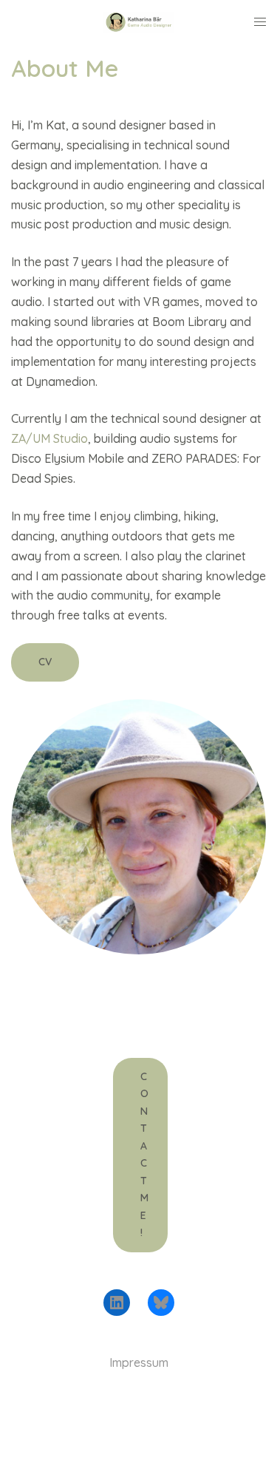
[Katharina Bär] (138, 20)
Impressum (138, 1362)
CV (45, 661)
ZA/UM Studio (49, 438)
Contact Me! (144, 1155)
